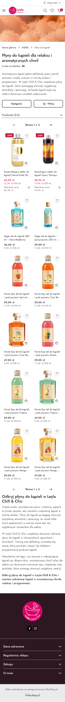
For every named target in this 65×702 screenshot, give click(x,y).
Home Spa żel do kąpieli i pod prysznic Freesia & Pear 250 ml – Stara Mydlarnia (16, 411)
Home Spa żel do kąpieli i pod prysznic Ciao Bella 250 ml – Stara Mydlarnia (47, 295)
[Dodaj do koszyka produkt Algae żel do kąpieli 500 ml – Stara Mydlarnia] (26, 227)
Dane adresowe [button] (13, 646)
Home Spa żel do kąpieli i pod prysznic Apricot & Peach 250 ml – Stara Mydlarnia (17, 295)
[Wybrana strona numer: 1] (32, 125)
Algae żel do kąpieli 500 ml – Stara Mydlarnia (16, 237)
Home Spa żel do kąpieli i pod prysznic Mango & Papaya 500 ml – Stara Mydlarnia (47, 468)
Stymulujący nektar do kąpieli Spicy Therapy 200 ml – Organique (45, 173)
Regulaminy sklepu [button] (15, 655)
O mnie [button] (8, 673)
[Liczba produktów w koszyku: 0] (59, 10)
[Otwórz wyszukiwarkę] (45, 10)
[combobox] (32, 115)
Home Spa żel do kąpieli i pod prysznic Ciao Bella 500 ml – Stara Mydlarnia (17, 353)
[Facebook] (29, 628)
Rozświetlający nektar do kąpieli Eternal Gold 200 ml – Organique (16, 173)
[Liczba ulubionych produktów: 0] (52, 10)
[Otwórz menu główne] (4, 10)
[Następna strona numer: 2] (50, 125)
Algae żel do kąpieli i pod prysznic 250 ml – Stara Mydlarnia (46, 237)
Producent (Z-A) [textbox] (11, 115)
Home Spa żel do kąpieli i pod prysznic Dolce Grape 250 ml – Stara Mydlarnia (47, 353)
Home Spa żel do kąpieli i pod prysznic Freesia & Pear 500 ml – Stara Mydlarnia (47, 411)
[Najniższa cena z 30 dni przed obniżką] (28, 187)
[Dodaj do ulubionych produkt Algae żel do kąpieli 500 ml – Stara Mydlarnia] (26, 200)
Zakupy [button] (8, 664)
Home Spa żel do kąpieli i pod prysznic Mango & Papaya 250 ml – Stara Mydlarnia (16, 468)
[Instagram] (35, 628)
